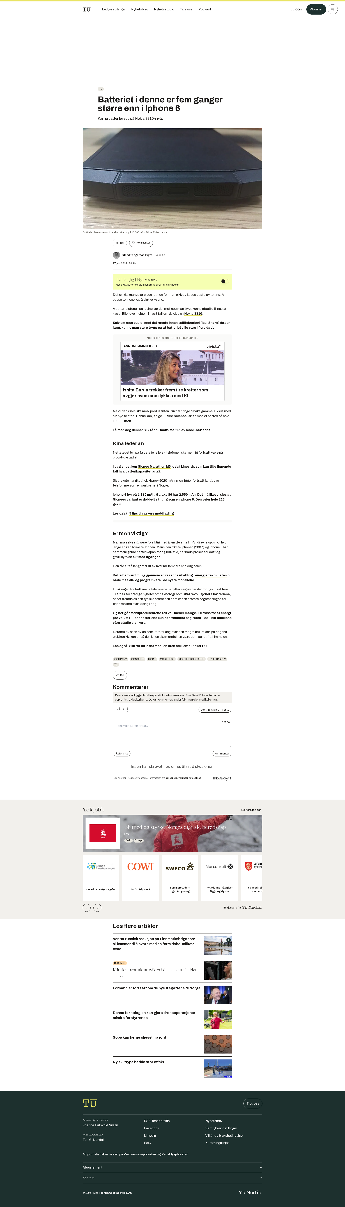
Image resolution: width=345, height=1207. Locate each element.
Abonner (316, 9)
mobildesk (167, 659)
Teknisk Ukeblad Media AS (115, 1193)
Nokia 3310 (193, 313)
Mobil (152, 659)
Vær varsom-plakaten (140, 1154)
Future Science (175, 416)
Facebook (151, 1128)
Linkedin (150, 1135)
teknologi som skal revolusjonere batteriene (195, 594)
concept (137, 659)
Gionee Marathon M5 (154, 466)
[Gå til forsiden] (87, 9)
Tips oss (253, 1103)
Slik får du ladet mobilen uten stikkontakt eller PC (168, 646)
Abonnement (92, 1167)
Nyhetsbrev (217, 659)
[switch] (225, 281)
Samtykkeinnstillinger (221, 1128)
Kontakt (89, 1178)
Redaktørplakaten (174, 1154)
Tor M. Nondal (93, 1140)
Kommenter (143, 242)
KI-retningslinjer (217, 1143)
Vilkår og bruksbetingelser (224, 1135)
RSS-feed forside (157, 1121)
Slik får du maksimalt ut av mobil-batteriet (177, 430)
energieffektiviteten (211, 575)
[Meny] (333, 9)
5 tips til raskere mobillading (151, 513)
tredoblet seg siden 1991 (190, 618)
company (120, 659)
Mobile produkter (191, 659)
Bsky (147, 1143)
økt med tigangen (146, 557)
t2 (100, 89)
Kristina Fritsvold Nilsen (100, 1125)
